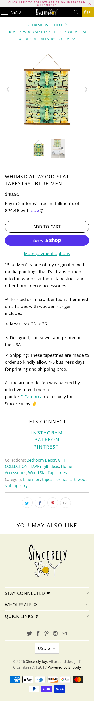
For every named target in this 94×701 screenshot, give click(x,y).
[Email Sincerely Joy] (64, 633)
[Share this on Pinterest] (52, 502)
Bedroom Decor (41, 460)
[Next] (85, 89)
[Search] (76, 12)
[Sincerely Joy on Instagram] (55, 633)
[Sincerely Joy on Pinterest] (46, 633)
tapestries (51, 479)
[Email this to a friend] (65, 502)
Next (59, 25)
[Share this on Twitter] (27, 502)
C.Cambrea (31, 397)
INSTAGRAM (47, 432)
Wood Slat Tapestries (47, 472)
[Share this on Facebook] (40, 502)
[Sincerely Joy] (47, 12)
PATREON (47, 439)
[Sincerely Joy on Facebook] (38, 633)
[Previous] (8, 89)
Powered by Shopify (64, 667)
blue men (31, 479)
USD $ (44, 648)
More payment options (47, 253)
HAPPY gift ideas (44, 466)
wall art (69, 479)
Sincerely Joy (36, 661)
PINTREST (47, 447)
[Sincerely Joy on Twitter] (29, 633)
